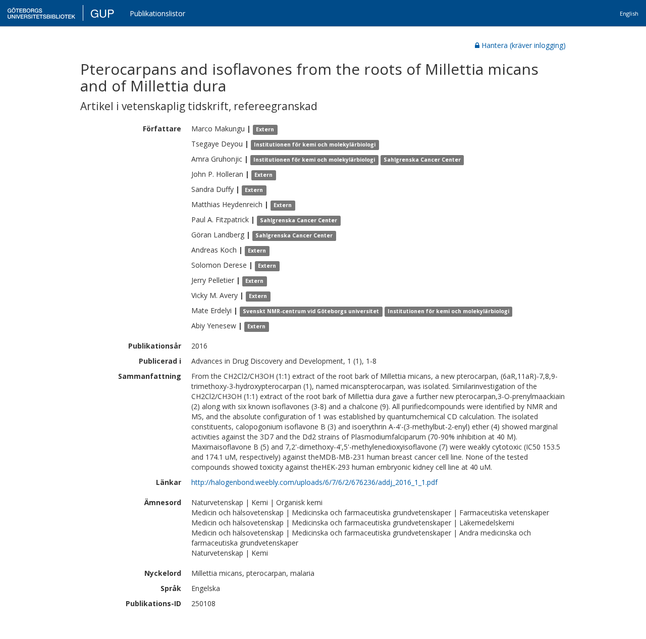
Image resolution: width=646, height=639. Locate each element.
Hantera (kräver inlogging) (523, 45)
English (629, 13)
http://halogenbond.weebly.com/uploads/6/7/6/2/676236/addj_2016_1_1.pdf (314, 482)
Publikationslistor (157, 13)
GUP (102, 13)
